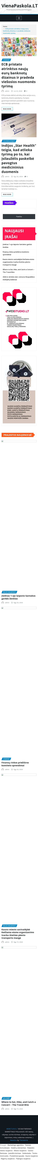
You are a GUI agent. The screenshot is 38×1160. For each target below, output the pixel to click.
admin (7, 91)
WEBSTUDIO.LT (12, 1129)
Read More (7, 109)
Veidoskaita (26, 1153)
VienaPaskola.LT (19, 6)
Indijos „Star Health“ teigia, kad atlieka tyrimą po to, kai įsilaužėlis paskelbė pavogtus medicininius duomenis (18, 158)
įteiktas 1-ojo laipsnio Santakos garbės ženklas (18, 597)
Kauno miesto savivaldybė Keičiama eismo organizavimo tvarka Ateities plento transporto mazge (18, 262)
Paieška (9, 202)
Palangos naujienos (23, 1159)
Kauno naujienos (31, 1156)
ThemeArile (23, 1140)
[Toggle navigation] (19, 18)
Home (5, 26)
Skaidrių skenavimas (18, 1148)
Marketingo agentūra (15, 1145)
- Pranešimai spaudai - (17, 1156)
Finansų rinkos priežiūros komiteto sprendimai (15, 764)
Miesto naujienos (20, 1151)
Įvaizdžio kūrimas (14, 1153)
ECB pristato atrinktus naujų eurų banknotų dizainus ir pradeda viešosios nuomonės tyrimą (16, 31)
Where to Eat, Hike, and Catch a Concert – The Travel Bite (18, 1103)
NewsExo (13, 1140)
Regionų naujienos (8, 1159)
